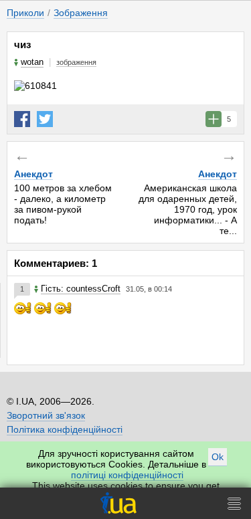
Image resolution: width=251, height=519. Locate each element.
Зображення (81, 12)
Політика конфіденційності (64, 429)
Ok (218, 456)
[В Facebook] (22, 119)
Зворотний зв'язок (46, 415)
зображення (76, 62)
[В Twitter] (45, 119)
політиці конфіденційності (127, 475)
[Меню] (234, 503)
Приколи (25, 12)
